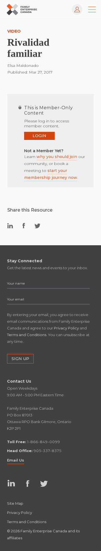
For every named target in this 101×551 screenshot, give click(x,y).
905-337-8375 (47, 450)
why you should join (56, 156)
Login (39, 135)
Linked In (11, 483)
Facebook (27, 483)
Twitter (43, 483)
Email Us (15, 460)
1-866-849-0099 (43, 442)
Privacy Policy (19, 512)
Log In (74, 7)
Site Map (15, 503)
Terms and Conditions (26, 522)
